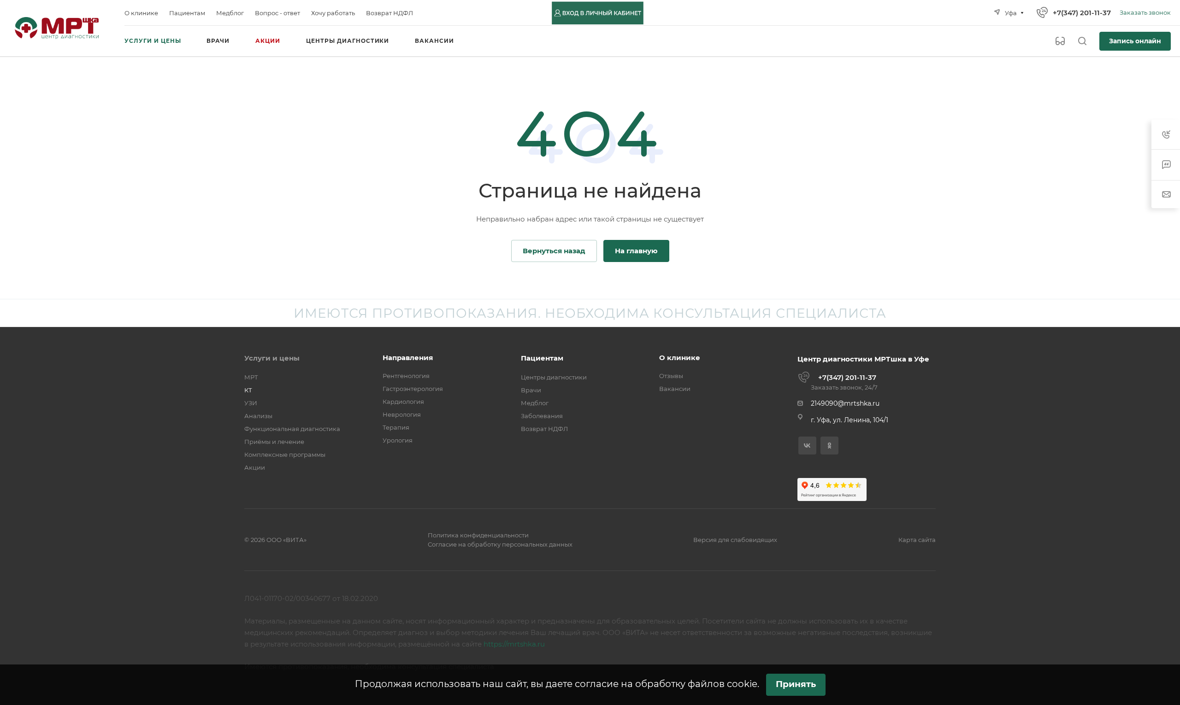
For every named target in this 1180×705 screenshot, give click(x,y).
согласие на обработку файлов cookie (666, 683)
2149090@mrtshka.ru (845, 403)
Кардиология (403, 401)
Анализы (258, 416)
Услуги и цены (272, 358)
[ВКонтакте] (807, 445)
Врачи (531, 390)
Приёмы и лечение (274, 441)
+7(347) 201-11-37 (1082, 12)
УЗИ (250, 403)
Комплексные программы (284, 454)
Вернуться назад (554, 250)
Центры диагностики (554, 377)
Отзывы (671, 375)
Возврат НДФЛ (544, 428)
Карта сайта (917, 539)
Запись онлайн (1135, 41)
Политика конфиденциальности (478, 535)
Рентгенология (406, 375)
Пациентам (542, 358)
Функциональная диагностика (292, 428)
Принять (796, 684)
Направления (408, 357)
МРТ (251, 377)
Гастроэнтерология (413, 388)
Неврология (402, 414)
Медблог (535, 403)
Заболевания (542, 416)
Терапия (396, 427)
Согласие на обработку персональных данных (500, 544)
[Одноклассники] (829, 445)
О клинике (679, 357)
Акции (254, 467)
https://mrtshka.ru (514, 644)
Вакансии (674, 388)
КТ (248, 390)
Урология (398, 440)
